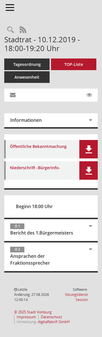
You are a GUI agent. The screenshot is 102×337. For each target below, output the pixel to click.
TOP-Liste (73, 64)
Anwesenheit (26, 77)
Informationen (26, 120)
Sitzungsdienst (76, 297)
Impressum (26, 317)
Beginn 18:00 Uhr (34, 206)
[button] (88, 149)
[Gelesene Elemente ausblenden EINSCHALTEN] (89, 95)
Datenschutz (51, 317)
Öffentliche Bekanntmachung (38, 146)
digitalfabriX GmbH (54, 321)
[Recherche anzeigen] (10, 30)
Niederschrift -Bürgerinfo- (35, 168)
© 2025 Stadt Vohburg (33, 312)
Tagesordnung (27, 64)
